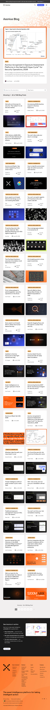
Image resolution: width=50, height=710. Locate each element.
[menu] (23, 5)
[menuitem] (35, 5)
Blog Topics (30, 90)
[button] (34, 609)
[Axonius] (6, 5)
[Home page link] (6, 667)
